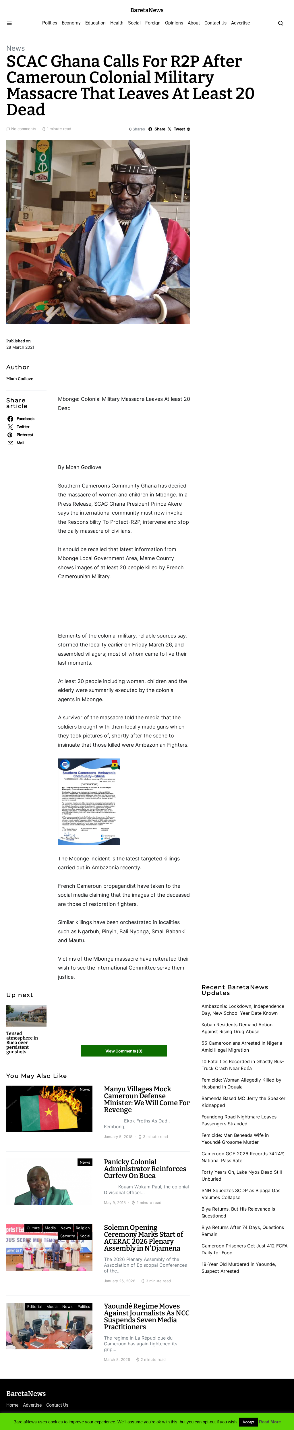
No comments (23, 128)
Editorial (34, 1306)
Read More (270, 1421)
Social (134, 23)
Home (12, 1405)
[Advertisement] (104, 361)
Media (50, 1228)
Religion (83, 1228)
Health (116, 23)
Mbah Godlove (19, 378)
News (15, 48)
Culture (33, 1228)
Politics (49, 23)
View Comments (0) (123, 1050)
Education (95, 23)
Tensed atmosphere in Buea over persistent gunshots (22, 1043)
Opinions (174, 23)
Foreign (152, 23)
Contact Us (215, 23)
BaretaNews (147, 10)
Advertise (240, 23)
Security (67, 1236)
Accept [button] (248, 1422)
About (194, 23)
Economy (71, 23)
